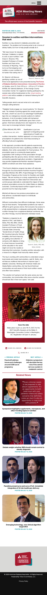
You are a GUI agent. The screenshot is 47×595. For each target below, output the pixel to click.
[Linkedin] (25, 569)
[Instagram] (21, 569)
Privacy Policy (23, 581)
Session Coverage (38, 33)
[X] (29, 569)
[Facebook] (17, 569)
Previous (9, 357)
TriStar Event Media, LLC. (28, 577)
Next (32, 357)
